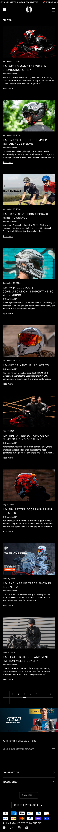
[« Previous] (6, 694)
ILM (7, 823)
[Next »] (6, 701)
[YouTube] (26, 827)
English (27, 795)
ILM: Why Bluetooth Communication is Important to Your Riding (28, 291)
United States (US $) (27, 805)
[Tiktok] (11, 827)
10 (50, 694)
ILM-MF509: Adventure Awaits (26, 365)
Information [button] (11, 782)
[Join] (52, 748)
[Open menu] (7, 9)
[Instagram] (19, 827)
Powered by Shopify (30, 823)
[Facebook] (4, 827)
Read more (8, 88)
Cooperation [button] (11, 772)
